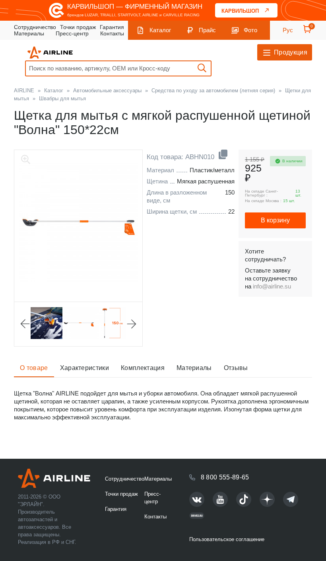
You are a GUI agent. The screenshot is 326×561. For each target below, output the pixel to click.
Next (131, 324)
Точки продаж (78, 27)
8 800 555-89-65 (225, 477)
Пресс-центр (72, 33)
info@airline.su (272, 286)
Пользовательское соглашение (226, 539)
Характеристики (84, 367)
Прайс (207, 30)
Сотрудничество (35, 27)
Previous (25, 324)
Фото (250, 30)
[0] (307, 31)
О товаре (34, 367)
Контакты (112, 33)
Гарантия (112, 27)
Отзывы (236, 367)
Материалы (29, 33)
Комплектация (143, 367)
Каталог (160, 30)
